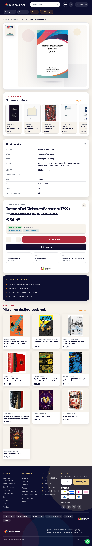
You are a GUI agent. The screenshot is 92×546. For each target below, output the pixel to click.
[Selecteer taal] (65, 4)
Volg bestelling (8, 507)
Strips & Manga (9, 516)
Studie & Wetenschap (54, 516)
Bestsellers (23, 12)
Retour (24, 488)
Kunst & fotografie (23, 516)
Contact (6, 497)
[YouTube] (79, 507)
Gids (4, 504)
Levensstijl (68, 516)
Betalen (25, 485)
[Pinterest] (74, 507)
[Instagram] (69, 507)
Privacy (5, 500)
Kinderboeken (38, 516)
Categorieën (10, 12)
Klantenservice (8, 494)
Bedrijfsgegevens (9, 483)
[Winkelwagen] (71, 4)
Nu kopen (47, 247)
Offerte (34, 12)
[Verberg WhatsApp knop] (83, 541)
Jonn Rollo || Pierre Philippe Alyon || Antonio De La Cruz (34, 213)
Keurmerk (6, 490)
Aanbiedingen (46, 12)
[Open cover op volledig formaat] (10, 30)
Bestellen (25, 478)
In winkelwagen (54, 239)
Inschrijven (81, 482)
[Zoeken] (57, 4)
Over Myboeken (8, 487)
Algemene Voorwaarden (17, 539)
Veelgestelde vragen (29, 491)
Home (5, 19)
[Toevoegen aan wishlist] (84, 205)
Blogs (24, 501)
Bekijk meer (79, 101)
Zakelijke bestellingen (30, 498)
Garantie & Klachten (29, 495)
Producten (14, 19)
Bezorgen (26, 481)
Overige (6, 520)
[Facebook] (63, 507)
